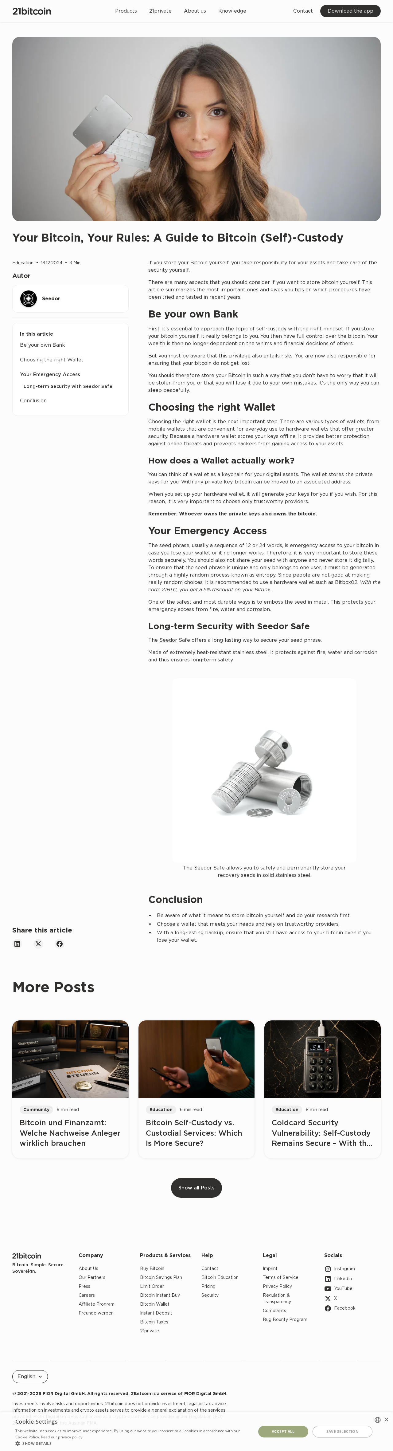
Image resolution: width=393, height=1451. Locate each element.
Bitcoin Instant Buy (160, 1295)
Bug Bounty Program (285, 1319)
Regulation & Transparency (277, 1298)
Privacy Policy (277, 1286)
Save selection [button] (342, 1431)
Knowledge (232, 11)
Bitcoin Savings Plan (161, 1277)
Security (210, 1295)
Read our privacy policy (62, 1437)
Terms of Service (280, 1277)
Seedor (168, 640)
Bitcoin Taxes (154, 1321)
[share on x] (38, 944)
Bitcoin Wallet (154, 1304)
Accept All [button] (283, 1431)
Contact (303, 11)
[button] (30, 1376)
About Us (88, 1268)
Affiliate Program (97, 1304)
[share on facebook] (59, 944)
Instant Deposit (156, 1313)
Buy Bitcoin (152, 1268)
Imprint (270, 1268)
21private (160, 11)
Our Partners (92, 1277)
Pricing (208, 1286)
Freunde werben (96, 1313)
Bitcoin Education (220, 1277)
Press (84, 1286)
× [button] (386, 1419)
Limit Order (152, 1286)
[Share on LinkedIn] (17, 944)
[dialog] (196, 1431)
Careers (87, 1295)
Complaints (274, 1310)
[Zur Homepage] (26, 1255)
